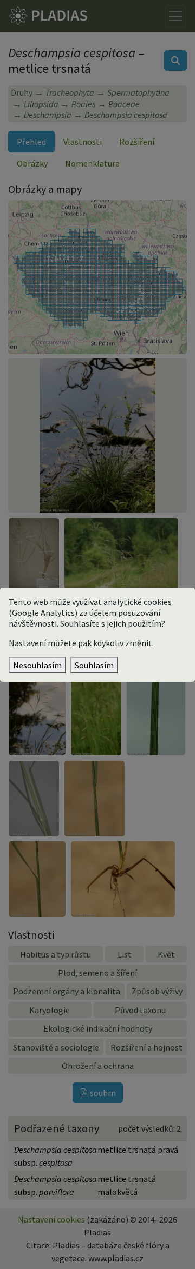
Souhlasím (94, 665)
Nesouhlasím (37, 665)
